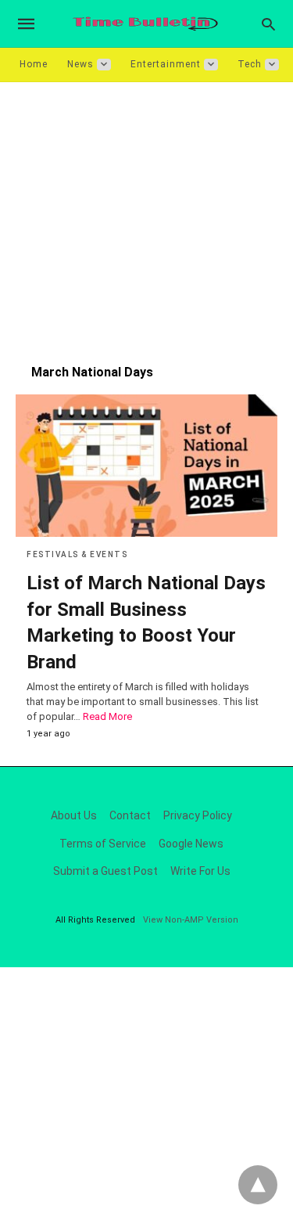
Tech (250, 64)
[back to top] (257, 1184)
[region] (146, 215)
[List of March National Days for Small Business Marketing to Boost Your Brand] (146, 465)
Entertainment (165, 64)
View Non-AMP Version (190, 920)
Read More (107, 716)
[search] (268, 24)
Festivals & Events (77, 554)
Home (34, 64)
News (80, 64)
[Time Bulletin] (145, 23)
